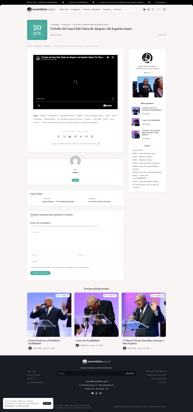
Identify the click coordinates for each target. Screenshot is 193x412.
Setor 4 (37, 122)
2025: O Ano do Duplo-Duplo (146, 181)
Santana (88, 119)
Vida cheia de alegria (90, 122)
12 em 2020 (138, 150)
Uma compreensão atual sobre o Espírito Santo (61, 122)
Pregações (38, 46)
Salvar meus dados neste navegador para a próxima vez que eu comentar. (61, 267)
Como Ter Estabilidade (68, 2)
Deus (114, 116)
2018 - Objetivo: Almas (142, 157)
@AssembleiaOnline (147, 66)
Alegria (43, 116)
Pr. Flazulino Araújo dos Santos (70, 119)
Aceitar (47, 403)
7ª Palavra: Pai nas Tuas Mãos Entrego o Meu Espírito (111, 2)
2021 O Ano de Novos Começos (146, 163)
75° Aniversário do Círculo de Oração (146, 186)
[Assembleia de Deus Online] (41, 9)
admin (75, 172)
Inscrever (130, 373)
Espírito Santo (49, 119)
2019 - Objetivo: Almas (142, 160)
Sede (106, 119)
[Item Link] (136, 111)
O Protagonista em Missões (156, 2)
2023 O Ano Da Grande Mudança (147, 172)
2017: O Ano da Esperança (144, 153)
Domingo (47, 46)
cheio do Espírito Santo (94, 116)
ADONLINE (37, 348)
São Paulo (97, 119)
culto (108, 116)
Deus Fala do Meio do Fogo (99, 201)
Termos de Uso (23, 406)
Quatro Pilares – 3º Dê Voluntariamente (58, 201)
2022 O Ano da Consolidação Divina (146, 167)
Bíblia (80, 116)
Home (29, 46)
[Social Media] (144, 9)
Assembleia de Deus (67, 116)
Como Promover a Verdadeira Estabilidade (151, 109)
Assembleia (53, 116)
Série (112, 119)
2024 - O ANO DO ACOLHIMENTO (140, 177)
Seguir (75, 180)
